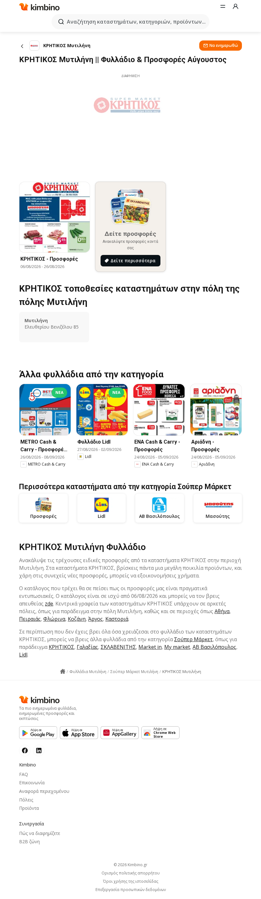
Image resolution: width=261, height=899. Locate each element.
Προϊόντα (29, 808)
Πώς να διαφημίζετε (39, 833)
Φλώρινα (54, 618)
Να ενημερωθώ (223, 45)
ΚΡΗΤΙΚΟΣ (61, 646)
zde (49, 603)
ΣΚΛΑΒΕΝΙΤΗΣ (118, 646)
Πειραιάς (30, 618)
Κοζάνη (77, 618)
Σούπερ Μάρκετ (193, 639)
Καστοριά (116, 618)
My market (177, 646)
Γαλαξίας (87, 646)
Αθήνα (222, 611)
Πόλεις (26, 800)
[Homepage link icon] (62, 671)
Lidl (23, 654)
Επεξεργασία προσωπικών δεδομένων (130, 889)
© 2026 (130, 864)
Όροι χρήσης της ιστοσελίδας (130, 881)
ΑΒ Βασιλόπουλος (214, 646)
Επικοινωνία (32, 782)
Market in (150, 646)
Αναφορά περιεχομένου (44, 791)
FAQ (23, 774)
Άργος (95, 618)
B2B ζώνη (29, 841)
